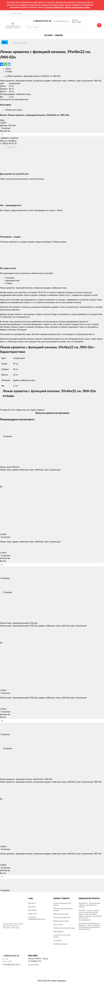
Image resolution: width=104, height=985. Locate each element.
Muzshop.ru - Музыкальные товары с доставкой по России (90, 905)
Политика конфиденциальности (36, 918)
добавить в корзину (9, 138)
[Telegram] (9, 64)
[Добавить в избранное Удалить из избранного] (22, 147)
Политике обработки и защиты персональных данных (67, 7)
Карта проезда (33, 964)
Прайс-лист (32, 914)
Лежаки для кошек (20, 43)
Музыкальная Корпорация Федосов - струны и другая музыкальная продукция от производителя (89, 926)
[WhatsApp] (5, 64)
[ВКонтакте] (1, 64)
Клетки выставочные (61, 917)
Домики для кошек (61, 921)
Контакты (32, 903)
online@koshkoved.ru (61, 21)
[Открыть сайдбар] (3, 13)
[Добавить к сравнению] (2, 432)
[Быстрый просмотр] (2, 425)
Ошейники (57, 940)
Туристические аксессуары (64, 928)
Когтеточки (58, 924)
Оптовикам (32, 910)
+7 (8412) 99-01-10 (42, 21)
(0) (1, 487)
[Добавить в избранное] (2, 428)
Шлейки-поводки (60, 944)
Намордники (58, 932)
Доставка (31, 907)
